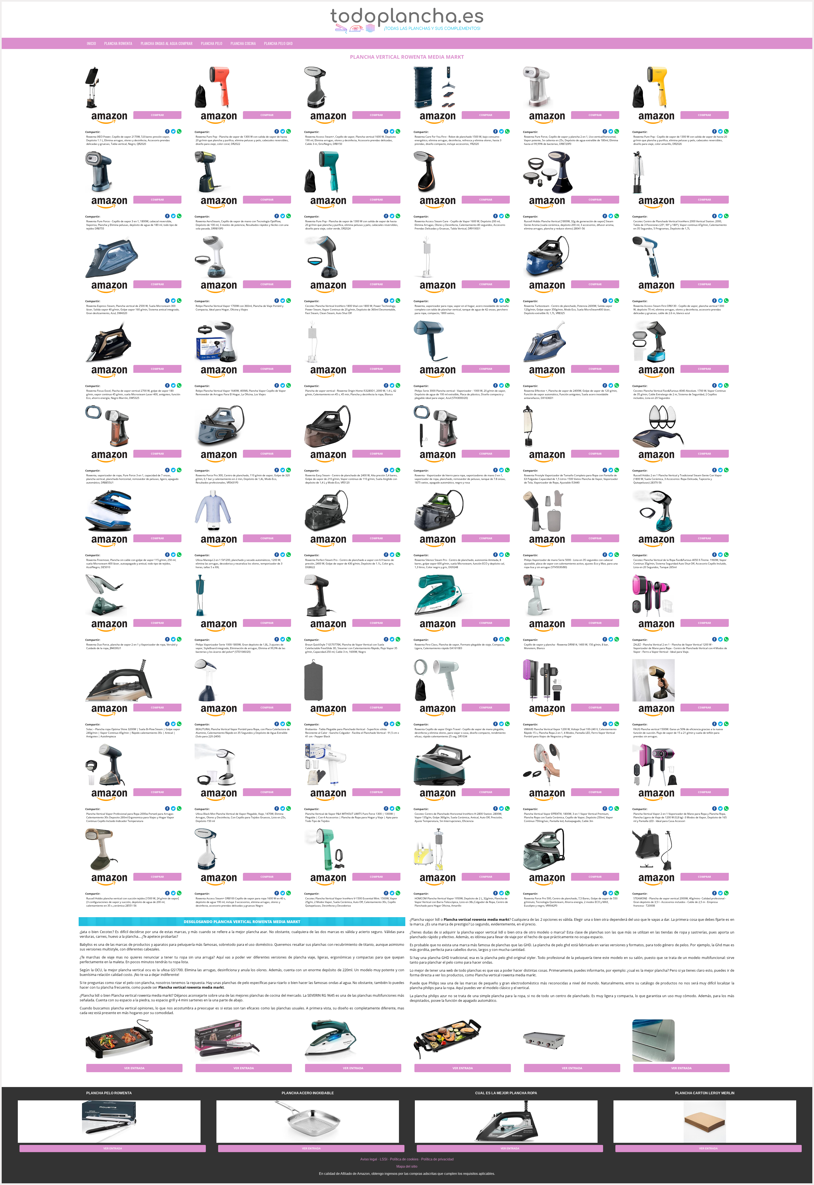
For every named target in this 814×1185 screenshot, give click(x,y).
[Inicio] (407, 30)
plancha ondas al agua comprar (167, 43)
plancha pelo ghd (278, 43)
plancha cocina (243, 43)
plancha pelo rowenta (109, 1093)
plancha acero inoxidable (308, 1093)
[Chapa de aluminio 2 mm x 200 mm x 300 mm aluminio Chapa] (666, 1040)
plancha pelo (211, 43)
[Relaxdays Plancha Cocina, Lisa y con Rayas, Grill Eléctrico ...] (119, 1040)
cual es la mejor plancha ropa (506, 1093)
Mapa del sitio (406, 1166)
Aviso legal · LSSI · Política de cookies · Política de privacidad (407, 1159)
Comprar (157, 115)
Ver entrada (134, 1068)
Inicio (91, 43)
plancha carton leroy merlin (705, 1093)
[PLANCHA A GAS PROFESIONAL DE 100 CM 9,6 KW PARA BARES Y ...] (557, 1040)
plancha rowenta (118, 43)
